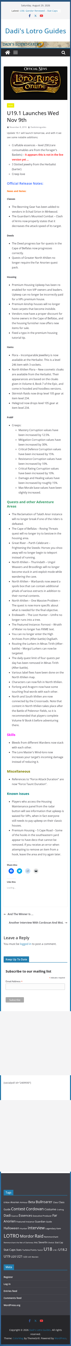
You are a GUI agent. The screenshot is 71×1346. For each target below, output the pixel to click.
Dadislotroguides (38, 127)
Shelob (51, 1242)
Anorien (14, 1202)
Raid (39, 1236)
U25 (29, 1257)
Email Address (14, 981)
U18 (48, 1249)
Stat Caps (10, 1250)
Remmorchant (51, 1236)
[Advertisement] (35, 1043)
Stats (19, 1250)
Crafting (60, 1209)
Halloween (11, 1228)
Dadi (7, 1215)
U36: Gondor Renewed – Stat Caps (39, 10)
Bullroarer (44, 1201)
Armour (24, 1202)
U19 (7, 1256)
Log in (7, 1284)
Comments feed (12, 1298)
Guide (49, 1221)
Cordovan (35, 1208)
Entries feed (10, 1291)
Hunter (23, 1228)
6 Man (7, 1202)
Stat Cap (59, 1242)
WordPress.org (12, 1305)
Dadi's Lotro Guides (35, 30)
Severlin (43, 1242)
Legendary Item (53, 1228)
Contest (18, 1208)
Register (8, 1277)
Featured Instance (25, 1221)
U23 (25, 1256)
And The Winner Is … (20, 914)
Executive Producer (42, 1215)
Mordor (27, 1236)
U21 (20, 1256)
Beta (31, 1202)
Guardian (40, 1221)
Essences (25, 1215)
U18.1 (55, 1250)
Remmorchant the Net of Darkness (18, 1242)
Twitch (40, 1250)
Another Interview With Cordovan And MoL (36, 922)
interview (36, 1227)
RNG (36, 1242)
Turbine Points (29, 1249)
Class (55, 1202)
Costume (50, 1209)
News (10, 105)
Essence (14, 1216)
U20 (13, 1256)
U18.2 (62, 1249)
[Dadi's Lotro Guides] (8, 52)
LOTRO (11, 1235)
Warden (35, 1257)
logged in (25, 944)
